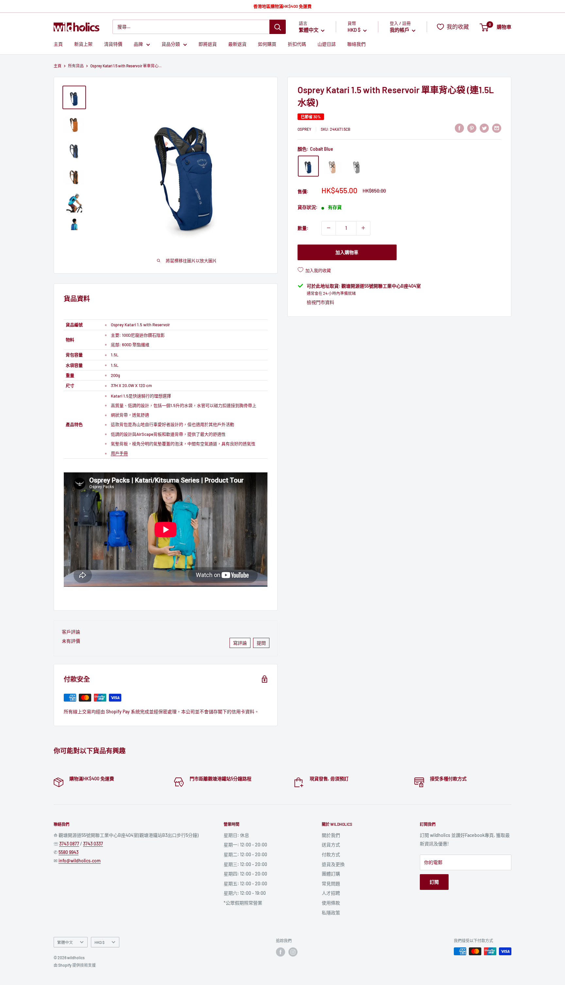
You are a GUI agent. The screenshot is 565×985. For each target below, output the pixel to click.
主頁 (58, 44)
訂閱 (434, 882)
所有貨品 (76, 65)
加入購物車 (346, 252)
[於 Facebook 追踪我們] (280, 952)
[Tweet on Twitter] (484, 127)
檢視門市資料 (320, 302)
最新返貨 (237, 44)
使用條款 (331, 903)
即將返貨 (207, 44)
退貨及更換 (333, 864)
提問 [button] (261, 643)
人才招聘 (331, 893)
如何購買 (267, 44)
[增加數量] (363, 228)
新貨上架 (83, 44)
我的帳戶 (400, 30)
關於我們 (331, 835)
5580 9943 (68, 852)
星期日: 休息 (236, 835)
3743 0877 (69, 843)
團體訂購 (331, 873)
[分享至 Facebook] (459, 127)
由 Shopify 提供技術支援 (75, 965)
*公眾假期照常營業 (243, 903)
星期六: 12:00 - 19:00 (245, 893)
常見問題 (331, 883)
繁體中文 (65, 942)
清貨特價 (113, 44)
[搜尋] (277, 27)
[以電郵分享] (496, 127)
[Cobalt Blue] (308, 166)
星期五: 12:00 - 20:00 (245, 883)
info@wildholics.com (80, 860)
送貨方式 (331, 844)
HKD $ (99, 942)
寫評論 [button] (240, 643)
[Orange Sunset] (332, 166)
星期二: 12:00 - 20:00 (245, 854)
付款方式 (331, 854)
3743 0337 (93, 843)
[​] (471, 127)
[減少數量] (328, 228)
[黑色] (356, 166)
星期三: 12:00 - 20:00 (245, 864)
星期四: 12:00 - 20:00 (245, 873)
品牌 (138, 44)
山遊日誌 (326, 44)
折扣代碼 (297, 44)
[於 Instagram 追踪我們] (293, 952)
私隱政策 (331, 912)
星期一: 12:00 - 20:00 (245, 844)
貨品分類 (171, 44)
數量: (303, 227)
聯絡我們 (356, 44)
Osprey (304, 129)
